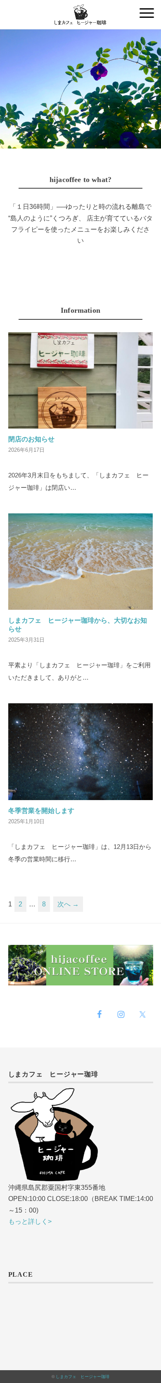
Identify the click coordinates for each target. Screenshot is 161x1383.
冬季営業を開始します (41, 810)
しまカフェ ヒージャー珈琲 (82, 1376)
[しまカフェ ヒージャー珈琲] (80, 10)
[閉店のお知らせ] (80, 421)
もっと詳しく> (30, 1221)
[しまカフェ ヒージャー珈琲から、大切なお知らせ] (80, 603)
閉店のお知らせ (31, 439)
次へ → (68, 904)
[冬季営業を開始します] (80, 793)
